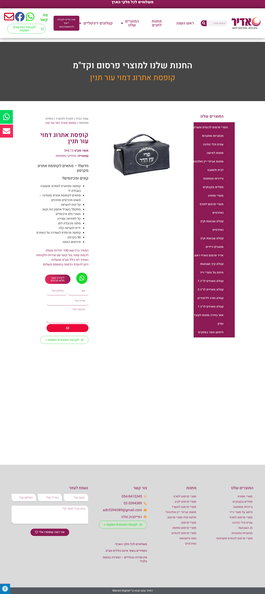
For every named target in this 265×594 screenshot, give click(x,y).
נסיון (220, 324)
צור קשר (44, 17)
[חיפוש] (204, 23)
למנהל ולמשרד (64, 119)
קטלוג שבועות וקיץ (211, 221)
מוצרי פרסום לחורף (211, 204)
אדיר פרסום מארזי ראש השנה (205, 255)
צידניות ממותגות (213, 178)
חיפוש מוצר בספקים (210, 332)
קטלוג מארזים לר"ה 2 (210, 289)
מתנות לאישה (215, 153)
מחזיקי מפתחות (66, 155)
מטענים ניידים (214, 247)
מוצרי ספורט (215, 195)
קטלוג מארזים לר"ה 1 (210, 281)
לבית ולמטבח (215, 170)
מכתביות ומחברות (212, 136)
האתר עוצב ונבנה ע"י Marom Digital (133, 591)
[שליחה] (67, 328)
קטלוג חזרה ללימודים (210, 298)
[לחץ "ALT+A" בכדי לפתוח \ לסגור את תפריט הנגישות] (5, 589)
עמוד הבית (82, 119)
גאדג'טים (217, 213)
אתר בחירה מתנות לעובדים (207, 315)
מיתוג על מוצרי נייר (211, 272)
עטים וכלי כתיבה (213, 144)
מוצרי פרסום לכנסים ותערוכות (209, 127)
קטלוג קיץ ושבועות (211, 264)
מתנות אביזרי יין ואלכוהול (207, 161)
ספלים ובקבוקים (213, 187)
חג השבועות (245, 528)
